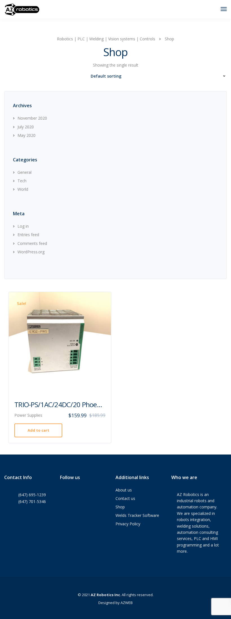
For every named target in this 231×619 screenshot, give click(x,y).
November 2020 (32, 118)
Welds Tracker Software (137, 515)
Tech (21, 180)
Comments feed (32, 243)
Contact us (125, 498)
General (24, 172)
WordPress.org (31, 251)
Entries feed (28, 234)
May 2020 (26, 135)
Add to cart (38, 430)
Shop (120, 507)
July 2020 (25, 126)
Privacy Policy (127, 523)
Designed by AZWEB (115, 602)
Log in (23, 226)
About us (123, 490)
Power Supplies (28, 415)
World (22, 189)
